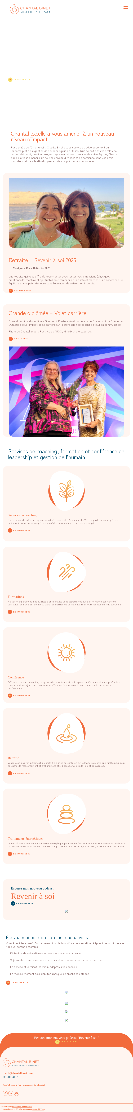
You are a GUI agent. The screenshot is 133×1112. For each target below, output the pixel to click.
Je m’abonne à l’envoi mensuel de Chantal (24, 1085)
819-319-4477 (10, 1077)
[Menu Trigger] (125, 8)
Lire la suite (21, 339)
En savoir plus (22, 80)
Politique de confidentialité (22, 1106)
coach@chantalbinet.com (18, 1073)
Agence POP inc (38, 1109)
